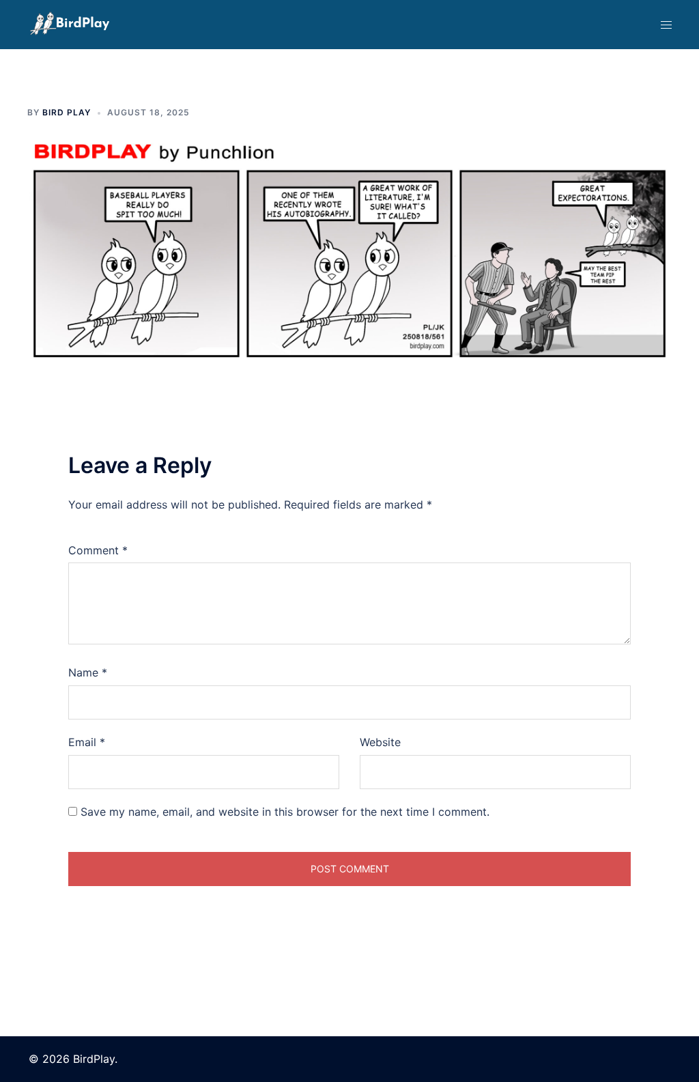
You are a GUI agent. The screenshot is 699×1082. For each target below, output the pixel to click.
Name (87, 672)
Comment (98, 550)
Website (380, 742)
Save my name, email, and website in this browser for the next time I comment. (285, 811)
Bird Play (66, 112)
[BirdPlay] (70, 23)
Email (86, 742)
